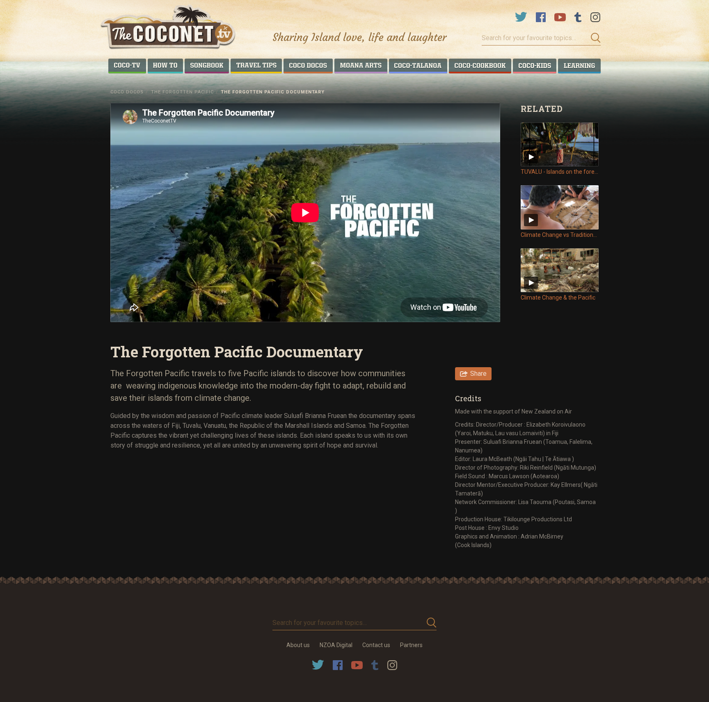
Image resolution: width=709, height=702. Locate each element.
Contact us (376, 645)
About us (298, 645)
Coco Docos (127, 92)
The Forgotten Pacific (182, 92)
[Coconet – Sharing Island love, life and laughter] (168, 28)
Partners (411, 645)
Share (478, 373)
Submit (593, 38)
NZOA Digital (336, 645)
